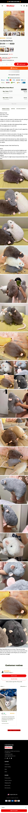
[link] (5, 4)
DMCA (6, 771)
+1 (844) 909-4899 (9, 754)
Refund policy (7, 788)
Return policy (7, 785)
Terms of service (8, 780)
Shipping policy (8, 783)
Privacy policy (7, 778)
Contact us (7, 764)
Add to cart (14, 810)
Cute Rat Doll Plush (5, 723)
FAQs (6, 769)
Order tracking (8, 766)
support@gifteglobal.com (10, 756)
